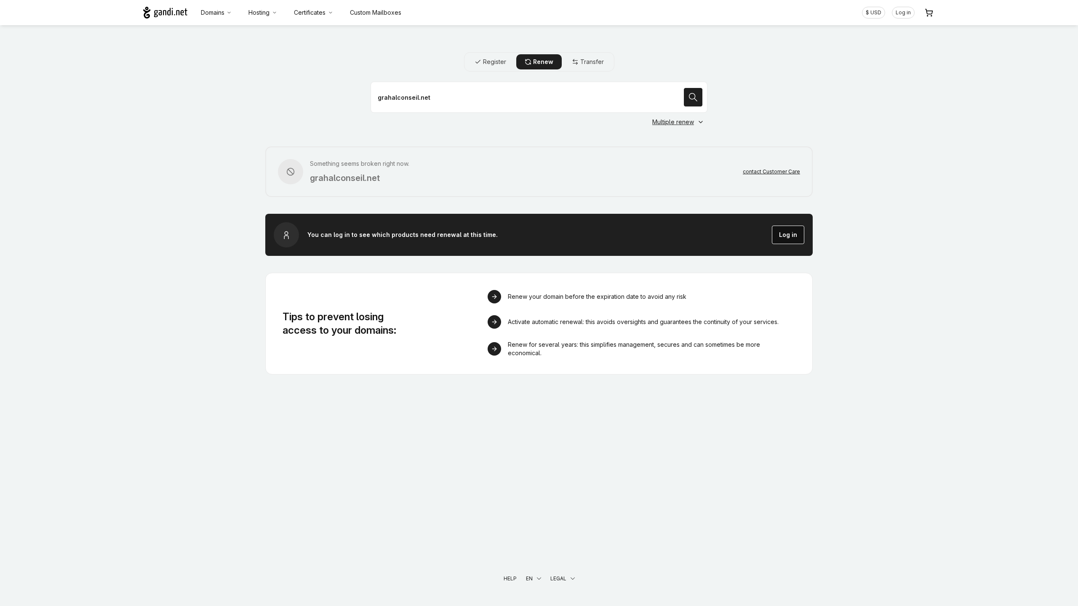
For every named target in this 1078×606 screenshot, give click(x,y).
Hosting (259, 12)
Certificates (310, 12)
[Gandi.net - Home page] (165, 12)
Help (510, 578)
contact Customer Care (771, 171)
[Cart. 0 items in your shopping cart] (929, 12)
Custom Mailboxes (375, 12)
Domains (212, 12)
